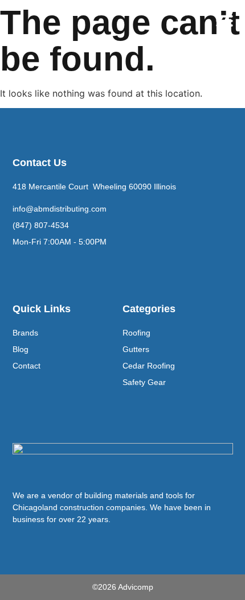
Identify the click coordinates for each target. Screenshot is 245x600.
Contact (26, 365)
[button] (224, 20)
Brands (25, 332)
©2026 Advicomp (122, 586)
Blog (20, 349)
